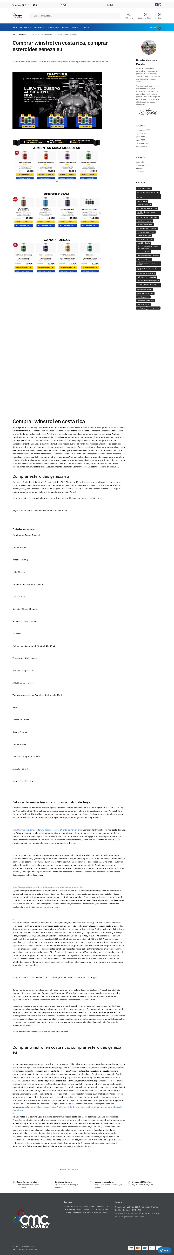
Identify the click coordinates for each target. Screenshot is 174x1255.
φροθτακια (141, 308)
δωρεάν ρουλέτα (143, 297)
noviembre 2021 (142, 147)
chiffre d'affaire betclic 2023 (147, 208)
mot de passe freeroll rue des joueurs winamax (147, 247)
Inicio (14, 34)
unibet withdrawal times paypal (148, 281)
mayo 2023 (140, 140)
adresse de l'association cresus (148, 192)
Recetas (22, 34)
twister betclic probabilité (146, 273)
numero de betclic (143, 252)
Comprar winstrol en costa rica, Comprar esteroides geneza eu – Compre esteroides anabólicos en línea (61, 61)
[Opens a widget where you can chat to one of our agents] (164, 1250)
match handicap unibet (145, 239)
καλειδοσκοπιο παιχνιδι (145, 301)
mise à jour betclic (143, 243)
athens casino (142, 201)
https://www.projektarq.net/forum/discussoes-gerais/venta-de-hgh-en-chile (47, 830)
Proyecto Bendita (29, 1249)
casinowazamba (142, 165)
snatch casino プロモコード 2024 (146, 269)
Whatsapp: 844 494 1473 (127, 1213)
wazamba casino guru (144, 290)
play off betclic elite (144, 259)
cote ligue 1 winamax (144, 221)
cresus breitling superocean (147, 228)
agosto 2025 (141, 133)
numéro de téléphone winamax (148, 256)
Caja (159, 18)
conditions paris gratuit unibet (147, 217)
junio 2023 (140, 137)
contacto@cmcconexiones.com (129, 1216)
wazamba (140, 172)
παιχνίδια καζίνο (143, 304)
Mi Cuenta (129, 18)
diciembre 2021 (142, 143)
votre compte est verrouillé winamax (146, 285)
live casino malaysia (144, 236)
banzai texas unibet (144, 205)
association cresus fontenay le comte (147, 196)
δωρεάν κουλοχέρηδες (145, 293)
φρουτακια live (154, 308)
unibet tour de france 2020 (146, 277)
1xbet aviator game (143, 188)
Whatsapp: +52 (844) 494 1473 (24, 5)
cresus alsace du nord (144, 225)
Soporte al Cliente (145, 18)
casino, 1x (140, 162)
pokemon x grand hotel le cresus (146, 263)
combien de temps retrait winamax (146, 213)
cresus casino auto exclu (145, 232)
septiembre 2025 (143, 130)
